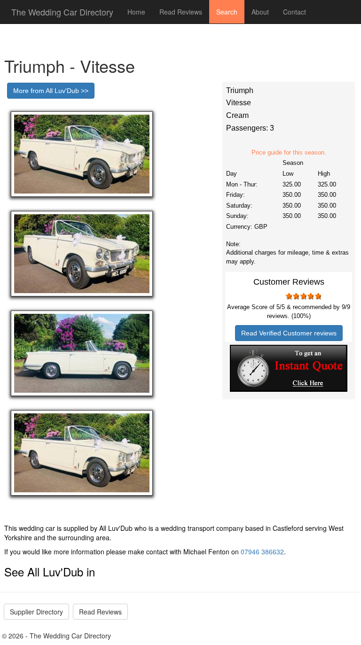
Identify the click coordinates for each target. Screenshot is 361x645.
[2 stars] (295, 296)
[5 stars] (317, 296)
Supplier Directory (36, 611)
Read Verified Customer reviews (289, 333)
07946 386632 (262, 551)
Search (226, 11)
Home (136, 11)
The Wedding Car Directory (62, 12)
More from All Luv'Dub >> (50, 90)
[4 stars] (310, 296)
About (260, 11)
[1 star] (288, 296)
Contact (294, 11)
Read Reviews (180, 11)
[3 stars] (302, 296)
